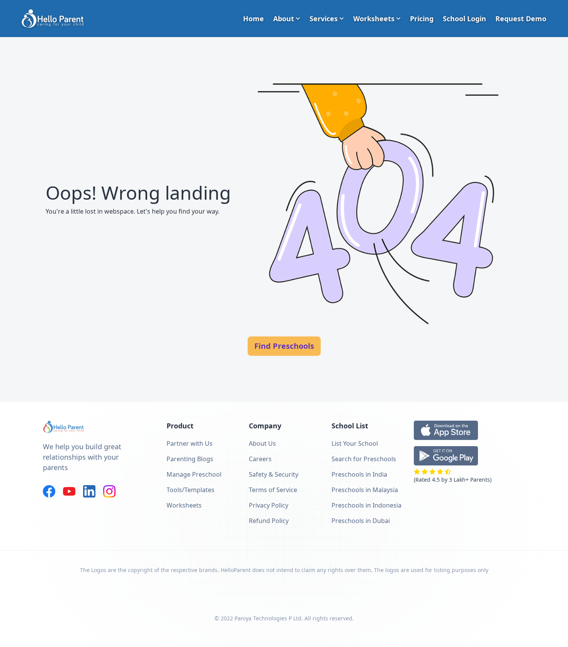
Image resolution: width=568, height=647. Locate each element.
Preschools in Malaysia (365, 490)
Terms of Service (273, 490)
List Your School (355, 443)
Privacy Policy (268, 505)
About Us (262, 443)
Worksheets (374, 18)
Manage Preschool (194, 474)
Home (253, 18)
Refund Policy (269, 520)
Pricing (422, 18)
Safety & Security (273, 474)
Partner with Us (190, 443)
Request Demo (520, 18)
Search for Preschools (364, 459)
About (283, 18)
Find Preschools (284, 346)
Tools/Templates (190, 490)
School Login (464, 18)
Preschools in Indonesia (366, 505)
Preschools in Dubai (361, 520)
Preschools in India (359, 474)
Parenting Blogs (190, 459)
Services (324, 18)
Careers (260, 459)
